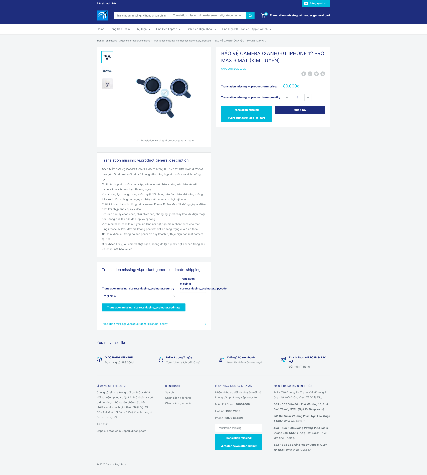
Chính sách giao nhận (178, 403)
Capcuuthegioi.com (233, 68)
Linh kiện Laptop (166, 29)
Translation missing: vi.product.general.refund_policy (134, 323)
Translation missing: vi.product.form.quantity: (251, 97)
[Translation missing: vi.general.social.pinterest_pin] (310, 73)
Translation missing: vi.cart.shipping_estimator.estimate (143, 307)
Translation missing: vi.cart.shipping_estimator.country (138, 288)
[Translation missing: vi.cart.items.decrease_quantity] (286, 97)
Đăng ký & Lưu (318, 3)
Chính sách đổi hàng (178, 397)
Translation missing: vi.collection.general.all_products (182, 40)
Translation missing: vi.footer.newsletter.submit (239, 442)
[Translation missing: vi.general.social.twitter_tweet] (316, 73)
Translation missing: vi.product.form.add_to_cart (246, 113)
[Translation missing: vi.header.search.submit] (250, 15)
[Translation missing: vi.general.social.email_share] (322, 73)
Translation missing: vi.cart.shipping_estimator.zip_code (193, 283)
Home (100, 29)
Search (169, 392)
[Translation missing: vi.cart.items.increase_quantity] (308, 97)
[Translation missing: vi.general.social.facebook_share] (303, 73)
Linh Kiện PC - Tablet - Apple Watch (245, 29)
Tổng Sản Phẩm (120, 29)
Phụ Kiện (141, 29)
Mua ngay (300, 109)
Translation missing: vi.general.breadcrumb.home (123, 40)
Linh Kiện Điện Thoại (199, 29)
